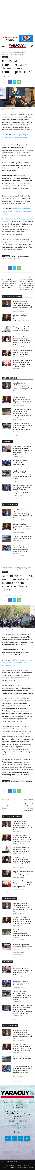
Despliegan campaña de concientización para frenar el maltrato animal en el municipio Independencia (22, 426)
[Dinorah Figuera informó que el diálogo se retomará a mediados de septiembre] (6, 353)
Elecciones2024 (7, 259)
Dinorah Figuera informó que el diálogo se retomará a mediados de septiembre (23, 352)
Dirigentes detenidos (23, 256)
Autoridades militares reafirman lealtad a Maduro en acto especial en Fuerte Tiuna (9, 283)
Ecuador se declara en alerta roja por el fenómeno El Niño (22, 537)
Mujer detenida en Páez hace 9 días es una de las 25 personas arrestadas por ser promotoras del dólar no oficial (22, 450)
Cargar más (17, 435)
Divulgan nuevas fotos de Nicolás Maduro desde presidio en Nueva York (21, 329)
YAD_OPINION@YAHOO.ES (17, 1126)
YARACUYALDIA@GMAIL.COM (17, 1128)
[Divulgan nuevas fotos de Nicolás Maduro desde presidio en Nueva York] (6, 329)
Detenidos (13, 256)
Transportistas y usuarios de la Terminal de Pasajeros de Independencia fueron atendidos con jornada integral (22, 549)
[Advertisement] (17, 17)
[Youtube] (27, 1138)
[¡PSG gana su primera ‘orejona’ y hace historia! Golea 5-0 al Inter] (6, 463)
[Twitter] (14, 82)
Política (15, 259)
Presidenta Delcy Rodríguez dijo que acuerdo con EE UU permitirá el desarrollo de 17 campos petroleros (22, 363)
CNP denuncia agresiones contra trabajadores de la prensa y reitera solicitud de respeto (16, 211)
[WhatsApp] (19, 82)
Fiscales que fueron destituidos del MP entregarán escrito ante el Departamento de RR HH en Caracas (22, 475)
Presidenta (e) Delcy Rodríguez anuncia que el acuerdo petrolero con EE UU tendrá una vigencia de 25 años (23, 340)
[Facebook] (10, 82)
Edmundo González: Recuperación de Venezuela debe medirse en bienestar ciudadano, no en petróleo (22, 318)
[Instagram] (14, 1138)
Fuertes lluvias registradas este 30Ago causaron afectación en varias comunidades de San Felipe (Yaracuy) (22, 413)
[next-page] (6, 372)
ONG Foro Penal (9, 114)
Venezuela (9, 52)
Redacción (7, 77)
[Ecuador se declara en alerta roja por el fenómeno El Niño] (6, 538)
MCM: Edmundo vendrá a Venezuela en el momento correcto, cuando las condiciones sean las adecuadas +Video (26, 284)
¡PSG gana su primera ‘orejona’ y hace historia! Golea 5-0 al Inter (21, 462)
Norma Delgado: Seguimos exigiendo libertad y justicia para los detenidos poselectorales (16, 137)
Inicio (3, 52)
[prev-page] (3, 372)
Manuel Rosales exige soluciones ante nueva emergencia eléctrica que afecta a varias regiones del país (22, 305)
